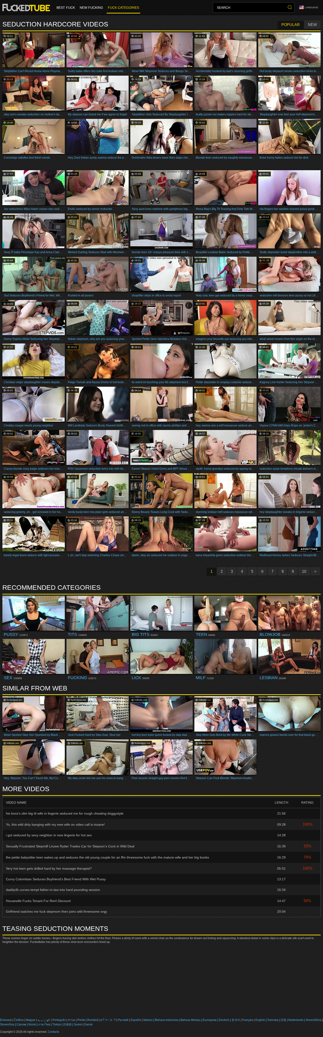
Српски (21, 1024)
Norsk (32, 1024)
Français (247, 1020)
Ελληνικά (6, 1020)
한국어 (235, 1020)
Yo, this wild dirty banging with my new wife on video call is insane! (55, 824)
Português (59, 1020)
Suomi (78, 1024)
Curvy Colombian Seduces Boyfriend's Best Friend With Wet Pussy (56, 879)
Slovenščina (313, 1020)
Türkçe (56, 1024)
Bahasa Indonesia (166, 1020)
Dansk (88, 1024)
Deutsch (224, 1020)
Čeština (19, 1020)
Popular (290, 25)
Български (210, 1020)
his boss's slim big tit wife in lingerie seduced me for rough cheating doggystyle (64, 813)
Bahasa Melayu (190, 1020)
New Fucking (91, 7)
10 (304, 571)
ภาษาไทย (44, 1024)
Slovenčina (7, 1024)
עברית (71, 1020)
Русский (123, 1020)
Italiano (148, 1020)
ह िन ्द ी (108, 1020)
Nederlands (295, 1020)
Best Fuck (66, 7)
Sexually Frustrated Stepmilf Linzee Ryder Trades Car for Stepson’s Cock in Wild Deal (70, 846)
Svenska (272, 1020)
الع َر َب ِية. (44, 1020)
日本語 (67, 1024)
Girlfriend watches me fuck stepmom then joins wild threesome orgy (56, 911)
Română (92, 1020)
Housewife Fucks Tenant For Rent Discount (38, 901)
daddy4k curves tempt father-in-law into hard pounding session (53, 890)
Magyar (30, 1020)
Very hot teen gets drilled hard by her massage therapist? (49, 868)
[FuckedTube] (27, 7)
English (260, 1020)
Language (311, 7)
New (312, 25)
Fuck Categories (123, 7)
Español (136, 1020)
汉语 (283, 1020)
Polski (81, 1020)
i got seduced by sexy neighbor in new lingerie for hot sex (49, 835)
